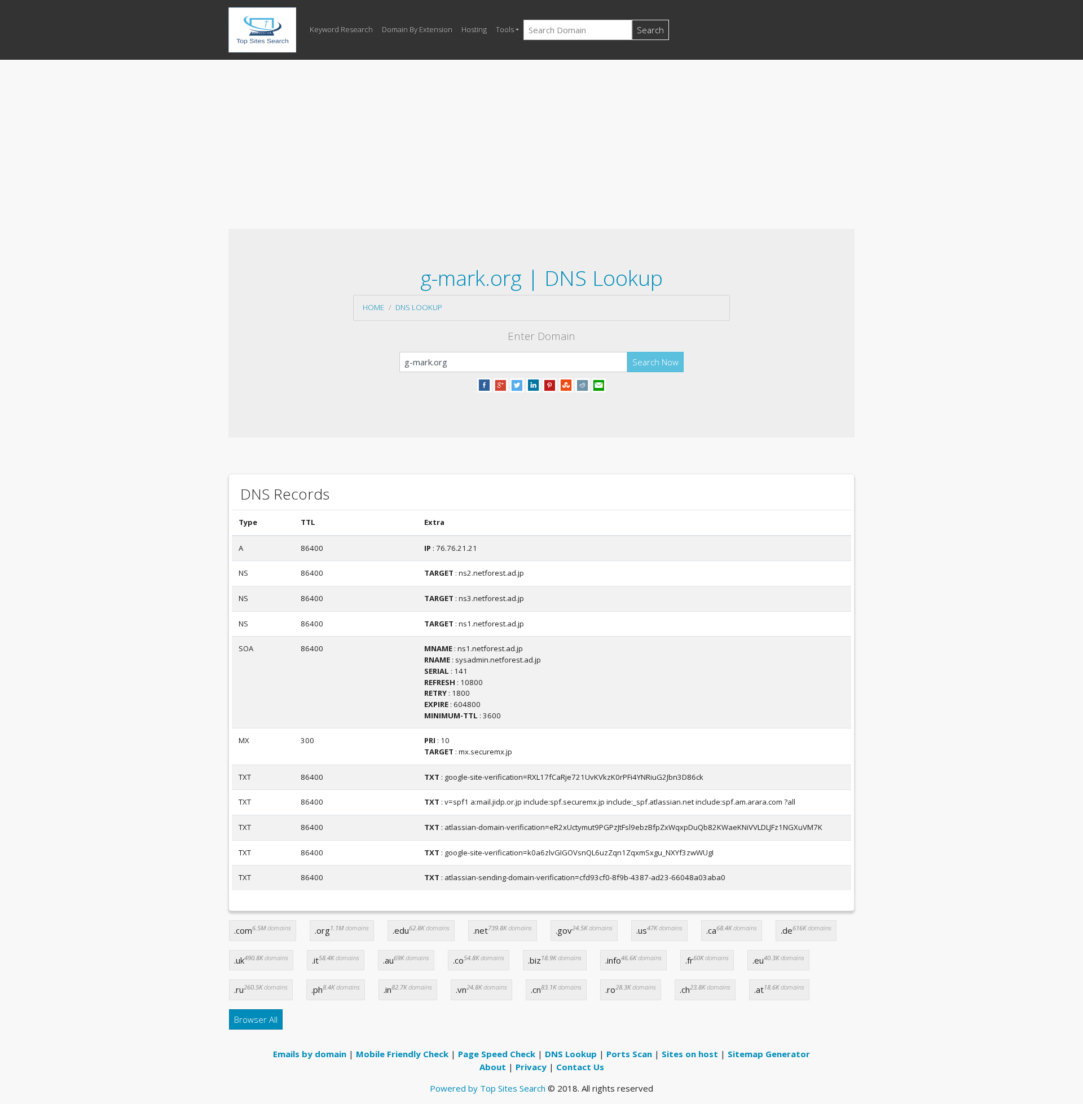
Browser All (256, 1019)
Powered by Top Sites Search (487, 1088)
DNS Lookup (418, 307)
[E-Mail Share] (599, 384)
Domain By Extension (417, 29)
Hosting (474, 29)
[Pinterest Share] (550, 384)
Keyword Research (341, 29)
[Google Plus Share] (501, 384)
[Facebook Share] (484, 384)
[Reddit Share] (582, 384)
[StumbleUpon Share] (566, 384)
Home (373, 307)
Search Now (655, 362)
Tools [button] (505, 29)
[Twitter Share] (517, 384)
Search (650, 30)
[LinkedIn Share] (533, 384)
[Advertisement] (541, 144)
